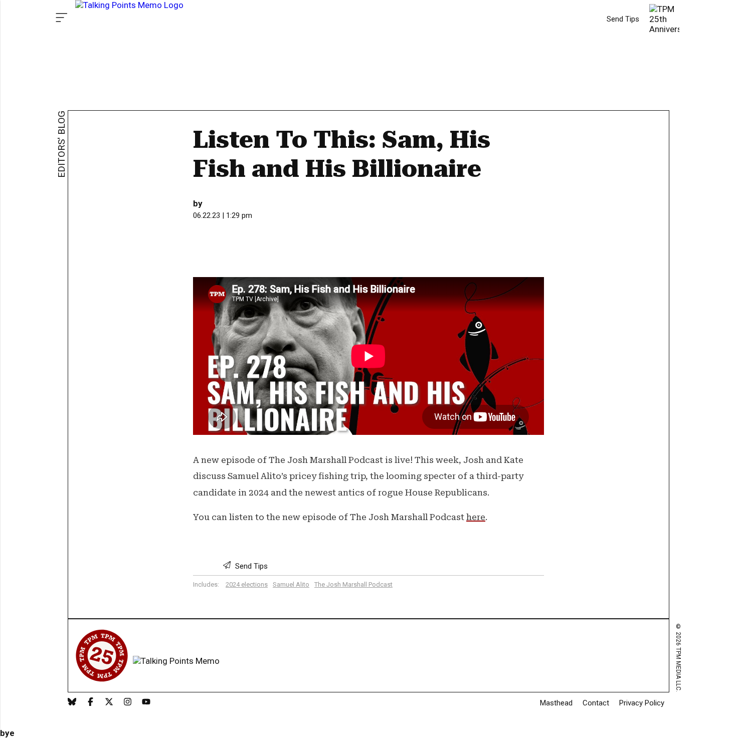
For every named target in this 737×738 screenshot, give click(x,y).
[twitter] (109, 702)
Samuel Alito (291, 584)
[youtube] (146, 702)
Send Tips (623, 19)
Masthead (556, 702)
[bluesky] (72, 702)
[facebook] (90, 702)
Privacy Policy (641, 702)
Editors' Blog (61, 144)
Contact (596, 702)
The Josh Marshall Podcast (353, 584)
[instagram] (127, 702)
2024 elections (247, 584)
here (475, 517)
